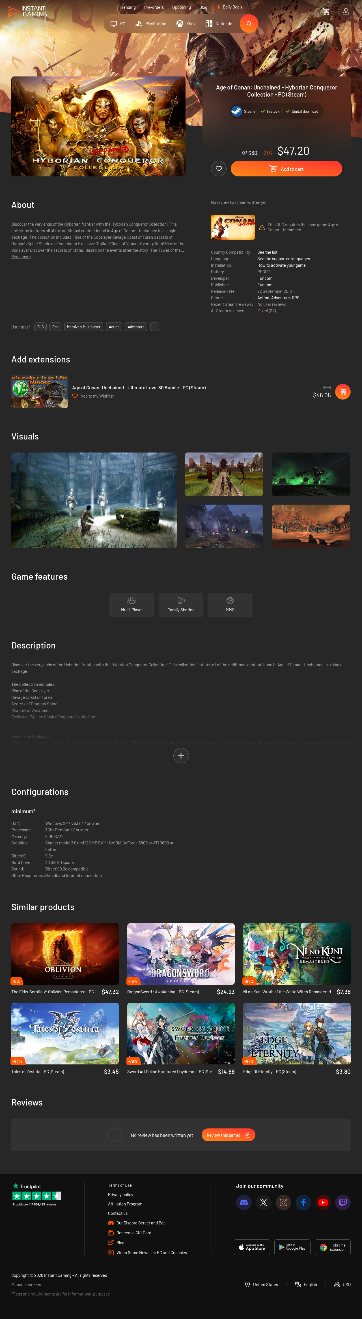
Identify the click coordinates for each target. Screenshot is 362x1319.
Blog (203, 7)
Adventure (280, 297)
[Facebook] (303, 1202)
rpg (55, 327)
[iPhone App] (252, 1247)
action (114, 327)
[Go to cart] (325, 11)
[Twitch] (343, 1202)
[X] (264, 1202)
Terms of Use (120, 1185)
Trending (128, 7)
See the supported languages (283, 258)
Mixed (263, 310)
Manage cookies (26, 1284)
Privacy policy (120, 1194)
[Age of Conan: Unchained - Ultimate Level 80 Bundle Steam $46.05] (39, 391)
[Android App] (292, 1247)
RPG (295, 297)
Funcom (264, 278)
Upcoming (181, 7)
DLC (40, 327)
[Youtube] (323, 1202)
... (154, 327)
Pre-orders (154, 7)
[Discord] (244, 1202)
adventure (136, 327)
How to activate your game (281, 265)
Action (263, 297)
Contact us (118, 1213)
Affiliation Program (125, 1203)
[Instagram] (283, 1202)
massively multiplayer (83, 327)
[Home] (27, 11)
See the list (267, 252)
